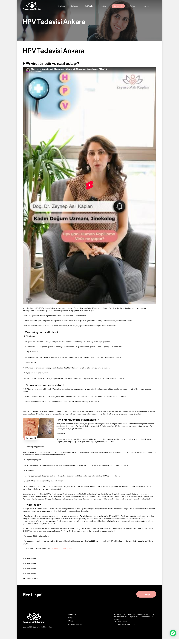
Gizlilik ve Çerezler (75, 624)
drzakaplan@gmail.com (125, 624)
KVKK (70, 621)
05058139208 (121, 622)
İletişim (71, 617)
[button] (173, 633)
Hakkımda (72, 614)
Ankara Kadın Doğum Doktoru (61, 548)
